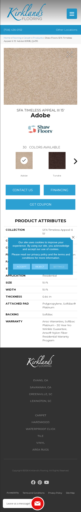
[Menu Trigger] (72, 14)
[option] (56, 164)
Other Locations (66, 29)
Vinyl (40, 442)
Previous (5, 161)
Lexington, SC (40, 401)
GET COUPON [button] (40, 204)
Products (38, 37)
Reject (39, 266)
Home (7, 37)
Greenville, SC (40, 394)
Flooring (16, 37)
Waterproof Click (40, 429)
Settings (58, 266)
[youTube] (46, 482)
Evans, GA (40, 380)
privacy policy (39, 254)
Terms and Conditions (33, 493)
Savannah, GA (40, 387)
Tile (41, 436)
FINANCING (59, 190)
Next (75, 161)
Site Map (70, 493)
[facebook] (33, 482)
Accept (21, 266)
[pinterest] (40, 482)
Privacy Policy (55, 493)
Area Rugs (40, 449)
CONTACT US (23, 190)
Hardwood (40, 422)
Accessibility (13, 492)
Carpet (27, 37)
